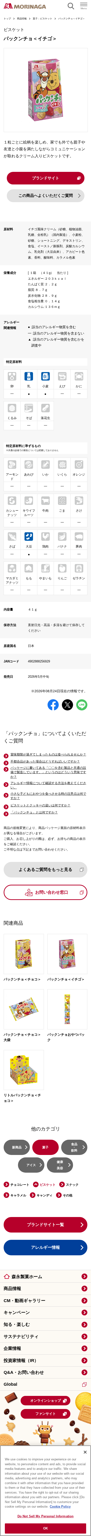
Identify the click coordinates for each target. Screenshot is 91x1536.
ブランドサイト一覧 (45, 1224)
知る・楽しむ (17, 1324)
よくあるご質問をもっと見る (45, 869)
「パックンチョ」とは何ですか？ (34, 812)
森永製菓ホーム (27, 1276)
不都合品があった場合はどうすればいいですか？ (45, 761)
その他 (67, 1195)
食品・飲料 (74, 1147)
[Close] (85, 1452)
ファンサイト (45, 1414)
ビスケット (48, 1184)
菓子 (45, 1147)
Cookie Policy (60, 1506)
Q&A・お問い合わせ (24, 1372)
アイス (31, 1165)
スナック (72, 1184)
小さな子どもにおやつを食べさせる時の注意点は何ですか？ (48, 796)
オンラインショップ (45, 1400)
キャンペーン (17, 1312)
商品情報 (12, 1288)
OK (45, 1528)
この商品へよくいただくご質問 (45, 195)
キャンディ (44, 1195)
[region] (45, 1490)
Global (10, 1384)
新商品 (17, 1147)
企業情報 (12, 1348)
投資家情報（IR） (21, 1360)
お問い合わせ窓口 (51, 892)
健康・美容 (60, 1165)
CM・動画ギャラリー (24, 1300)
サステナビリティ (21, 1336)
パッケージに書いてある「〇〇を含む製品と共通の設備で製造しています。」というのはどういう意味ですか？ (48, 772)
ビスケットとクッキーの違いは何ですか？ (40, 805)
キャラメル (18, 1195)
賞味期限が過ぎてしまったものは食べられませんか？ (48, 754)
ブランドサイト (45, 178)
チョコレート (19, 1184)
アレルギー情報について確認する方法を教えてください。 (48, 785)
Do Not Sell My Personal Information (45, 1516)
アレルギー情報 (45, 1247)
